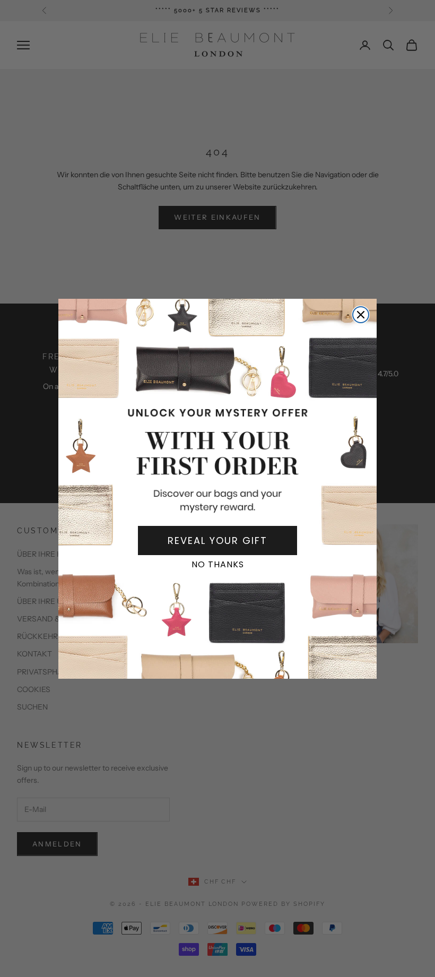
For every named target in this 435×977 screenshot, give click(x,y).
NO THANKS (218, 564)
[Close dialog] (361, 315)
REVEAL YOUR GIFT (217, 540)
